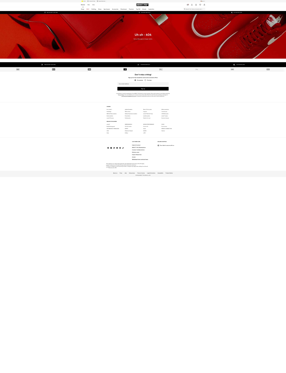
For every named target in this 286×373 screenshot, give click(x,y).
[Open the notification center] (196, 4)
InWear (126, 132)
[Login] (192, 5)
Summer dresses (165, 118)
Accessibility (160, 173)
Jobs (126, 173)
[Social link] (108, 148)
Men (89, 4)
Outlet (84, 1)
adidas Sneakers (128, 109)
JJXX (144, 132)
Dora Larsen (164, 126)
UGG (108, 130)
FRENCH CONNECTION (166, 128)
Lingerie (145, 111)
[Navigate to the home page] (115, 142)
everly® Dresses (110, 118)
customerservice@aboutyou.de (128, 96)
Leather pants (146, 115)
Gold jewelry (128, 118)
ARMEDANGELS (128, 124)
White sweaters (165, 109)
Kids (93, 4)
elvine (144, 128)
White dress (127, 111)
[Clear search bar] (204, 9)
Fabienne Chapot (129, 130)
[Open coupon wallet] (188, 5)
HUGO (162, 124)
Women (83, 4)
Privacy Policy (121, 94)
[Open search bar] (184, 9)
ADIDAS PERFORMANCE (148, 124)
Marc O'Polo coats (147, 109)
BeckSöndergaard (111, 126)
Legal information (151, 173)
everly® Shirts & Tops (148, 113)
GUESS (144, 130)
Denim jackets (110, 115)
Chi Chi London (128, 126)
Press (121, 173)
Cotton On (145, 126)
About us (115, 173)
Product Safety (169, 173)
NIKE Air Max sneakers (112, 113)
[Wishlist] (200, 5)
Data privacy (132, 173)
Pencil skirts (127, 115)
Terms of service (141, 173)
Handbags (109, 111)
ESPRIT (126, 128)
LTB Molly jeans (164, 113)
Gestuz (163, 130)
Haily (108, 132)
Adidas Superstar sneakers (131, 113)
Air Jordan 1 (109, 109)
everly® (108, 124)
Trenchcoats (164, 111)
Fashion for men (146, 118)
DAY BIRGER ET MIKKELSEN (113, 128)
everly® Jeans (164, 115)
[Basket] (204, 5)
